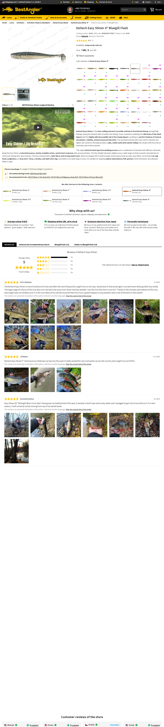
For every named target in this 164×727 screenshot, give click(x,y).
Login (136, 2)
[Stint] (92, 123)
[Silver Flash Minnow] (157, 112)
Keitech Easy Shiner (60, 23)
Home (4, 23)
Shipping (90, 2)
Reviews (66, 2)
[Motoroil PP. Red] (157, 101)
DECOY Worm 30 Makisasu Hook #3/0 (64, 177)
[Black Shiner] (124, 69)
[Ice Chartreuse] (113, 101)
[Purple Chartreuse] (113, 112)
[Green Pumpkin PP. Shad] (81, 101)
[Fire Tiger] (124, 90)
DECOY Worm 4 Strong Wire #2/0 (91, 177)
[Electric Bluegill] (157, 79)
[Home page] (22, 9)
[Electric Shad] (92, 90)
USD (159, 2)
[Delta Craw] (146, 79)
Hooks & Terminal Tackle (31, 17)
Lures (9, 17)
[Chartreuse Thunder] (124, 79)
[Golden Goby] (146, 90)
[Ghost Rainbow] (135, 90)
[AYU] (92, 69)
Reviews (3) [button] (9, 244)
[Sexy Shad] (135, 112)
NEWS (112, 17)
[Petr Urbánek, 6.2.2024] (16, 311)
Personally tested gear (137, 221)
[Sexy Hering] (124, 112)
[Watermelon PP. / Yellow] (135, 123)
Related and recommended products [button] (34, 244)
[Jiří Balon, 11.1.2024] (16, 380)
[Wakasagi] (124, 123)
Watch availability (86, 56)
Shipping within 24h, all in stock (62, 221)
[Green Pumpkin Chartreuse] (157, 90)
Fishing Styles (96, 17)
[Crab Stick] (135, 79)
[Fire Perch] (103, 90)
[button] (72, 55)
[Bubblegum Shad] (146, 69)
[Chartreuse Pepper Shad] (92, 79)
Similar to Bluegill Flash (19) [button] (85, 244)
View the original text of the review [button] (78, 296)
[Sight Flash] (146, 112)
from (23, 2)
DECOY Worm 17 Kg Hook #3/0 (39, 177)
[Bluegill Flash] (135, 69)
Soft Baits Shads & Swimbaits (38, 23)
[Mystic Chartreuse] (81, 112)
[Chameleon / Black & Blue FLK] (157, 69)
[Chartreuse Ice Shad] (81, 79)
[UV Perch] (113, 123)
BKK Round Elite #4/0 (38, 173)
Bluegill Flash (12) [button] (62, 244)
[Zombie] (146, 123)
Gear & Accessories (58, 17)
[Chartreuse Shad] (113, 79)
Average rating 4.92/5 (17, 221)
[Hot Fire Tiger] (103, 101)
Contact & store (105, 2)
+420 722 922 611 (82, 9)
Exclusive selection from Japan (102, 221)
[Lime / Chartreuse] (124, 101)
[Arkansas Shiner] (81, 69)
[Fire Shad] (113, 90)
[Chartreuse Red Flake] (103, 79)
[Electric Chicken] (81, 90)
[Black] (113, 69)
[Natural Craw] (92, 112)
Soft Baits (20, 23)
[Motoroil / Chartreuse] (135, 101)
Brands (78, 17)
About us (78, 2)
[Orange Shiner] (103, 112)
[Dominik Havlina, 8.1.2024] (16, 425)
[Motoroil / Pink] (146, 101)
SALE (126, 17)
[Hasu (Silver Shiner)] (92, 101)
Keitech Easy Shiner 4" (80, 23)
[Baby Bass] (103, 69)
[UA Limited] (103, 123)
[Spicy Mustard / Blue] (81, 123)
